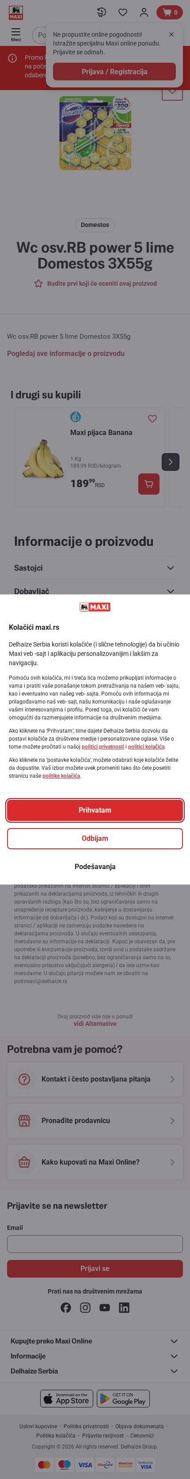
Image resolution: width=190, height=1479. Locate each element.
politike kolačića (61, 776)
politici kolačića (146, 747)
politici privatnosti (103, 747)
